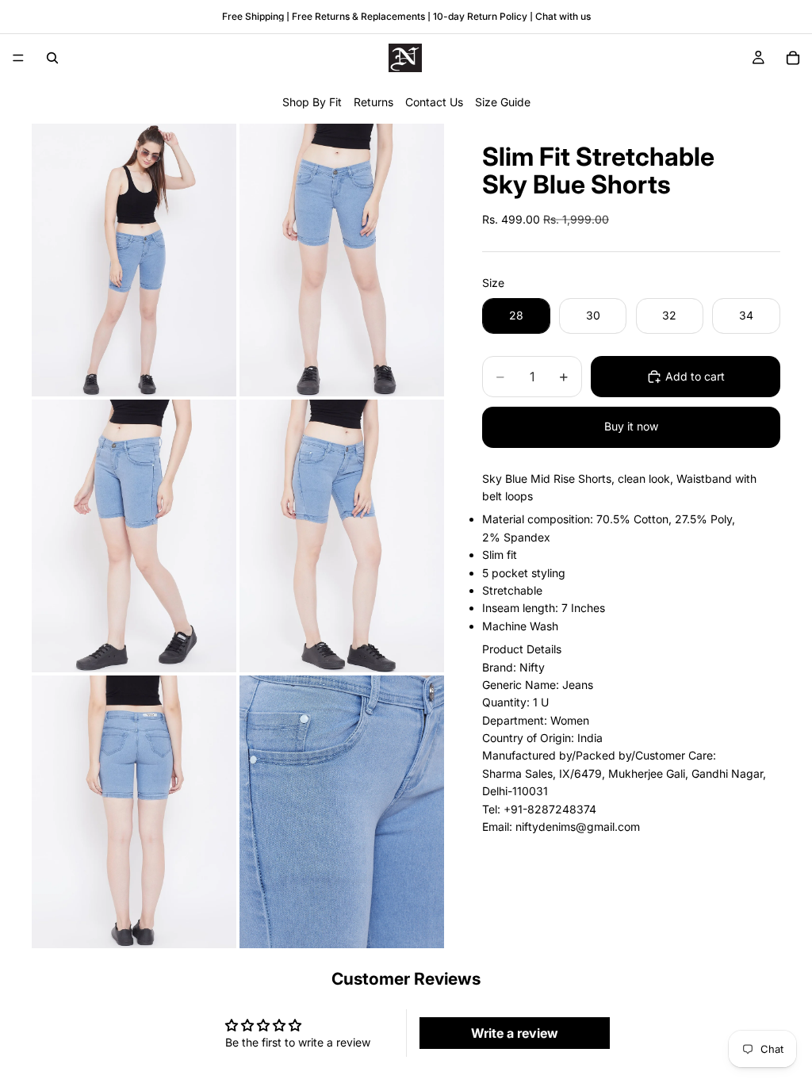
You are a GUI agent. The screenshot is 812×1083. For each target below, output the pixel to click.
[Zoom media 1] (134, 260)
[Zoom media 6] (341, 811)
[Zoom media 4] (341, 536)
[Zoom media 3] (134, 536)
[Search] (52, 57)
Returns (373, 102)
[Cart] (793, 57)
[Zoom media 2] (341, 260)
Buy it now (631, 426)
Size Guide (502, 102)
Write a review (514, 1033)
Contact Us (434, 102)
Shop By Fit (312, 102)
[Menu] (18, 58)
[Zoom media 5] (134, 811)
